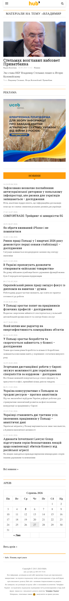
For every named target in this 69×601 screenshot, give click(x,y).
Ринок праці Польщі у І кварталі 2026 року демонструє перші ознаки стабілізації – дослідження (33, 244)
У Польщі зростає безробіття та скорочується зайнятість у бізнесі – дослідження (29, 342)
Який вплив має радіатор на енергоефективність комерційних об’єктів (33, 327)
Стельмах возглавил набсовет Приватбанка (31, 62)
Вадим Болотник (10, 67)
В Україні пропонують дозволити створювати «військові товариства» (28, 266)
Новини (37, 67)
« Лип (16, 535)
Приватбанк (47, 80)
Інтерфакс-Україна (52, 591)
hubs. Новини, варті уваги (34, 3)
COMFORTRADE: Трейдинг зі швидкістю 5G (33, 215)
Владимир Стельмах (16, 80)
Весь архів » (10, 546)
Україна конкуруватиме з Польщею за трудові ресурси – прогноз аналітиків (30, 392)
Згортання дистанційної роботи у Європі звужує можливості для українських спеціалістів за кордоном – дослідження (32, 370)
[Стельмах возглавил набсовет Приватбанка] (34, 39)
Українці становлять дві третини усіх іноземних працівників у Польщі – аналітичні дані (30, 418)
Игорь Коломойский (33, 80)
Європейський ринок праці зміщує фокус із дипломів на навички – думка (34, 287)
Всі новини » (10, 469)
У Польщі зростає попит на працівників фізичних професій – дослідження (31, 307)
